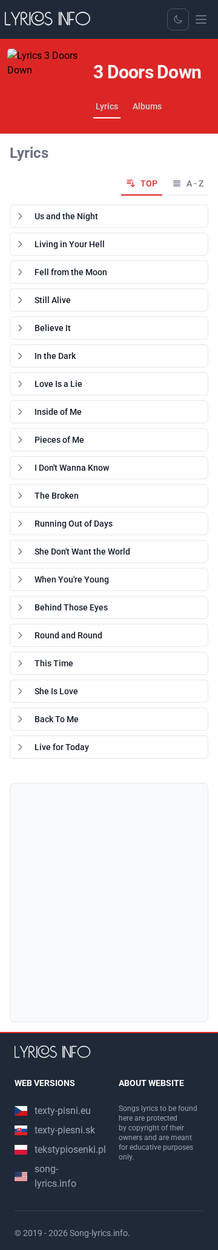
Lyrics (107, 106)
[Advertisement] (109, 902)
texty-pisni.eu (63, 1110)
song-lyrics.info (55, 1176)
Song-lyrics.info (99, 1233)
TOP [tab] (148, 183)
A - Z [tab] (195, 183)
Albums (147, 106)
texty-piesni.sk (65, 1130)
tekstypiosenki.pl (70, 1149)
